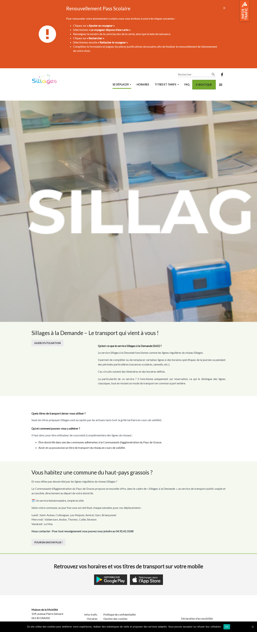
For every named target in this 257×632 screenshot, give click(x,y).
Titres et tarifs (166, 84)
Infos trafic (91, 614)
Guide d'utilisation (47, 342)
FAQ (187, 84)
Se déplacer (121, 84)
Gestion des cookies (115, 618)
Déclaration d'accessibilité (197, 618)
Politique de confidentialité (119, 614)
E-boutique (204, 84)
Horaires (143, 84)
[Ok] (252, 626)
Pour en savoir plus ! (48, 542)
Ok (226, 626)
